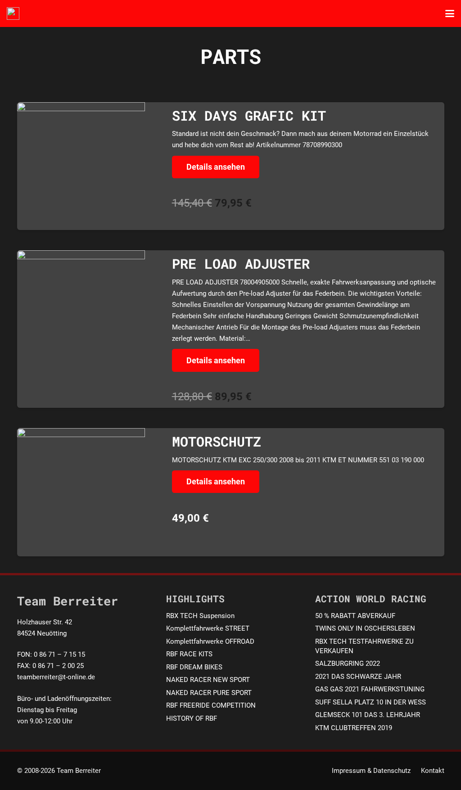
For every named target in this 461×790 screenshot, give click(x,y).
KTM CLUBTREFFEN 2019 (353, 728)
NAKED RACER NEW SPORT (208, 680)
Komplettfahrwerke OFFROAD (210, 641)
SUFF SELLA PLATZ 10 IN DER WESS (370, 702)
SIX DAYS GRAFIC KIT (249, 115)
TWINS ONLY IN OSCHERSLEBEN (365, 628)
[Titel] (13, 13)
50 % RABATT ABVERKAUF (355, 616)
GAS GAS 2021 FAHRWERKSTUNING (370, 689)
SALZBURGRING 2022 (347, 663)
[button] (450, 13)
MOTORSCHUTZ (216, 441)
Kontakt (432, 771)
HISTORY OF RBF (191, 718)
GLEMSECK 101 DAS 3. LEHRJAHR (367, 715)
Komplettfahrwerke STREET (207, 628)
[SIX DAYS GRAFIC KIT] (81, 166)
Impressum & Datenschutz (371, 771)
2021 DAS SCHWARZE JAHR (358, 677)
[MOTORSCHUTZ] (81, 492)
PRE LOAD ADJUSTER (241, 263)
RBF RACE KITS (189, 654)
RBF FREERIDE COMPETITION (211, 705)
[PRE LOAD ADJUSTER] (81, 309)
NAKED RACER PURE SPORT (209, 693)
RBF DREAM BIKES (194, 667)
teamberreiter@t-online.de (56, 677)
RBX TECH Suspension (200, 616)
